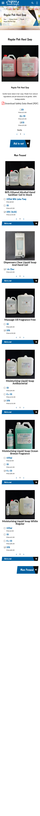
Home (5, 19)
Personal (22, 19)
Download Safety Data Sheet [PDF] (21, 103)
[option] (20, 63)
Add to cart (19, 143)
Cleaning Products (13, 19)
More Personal (27, 570)
